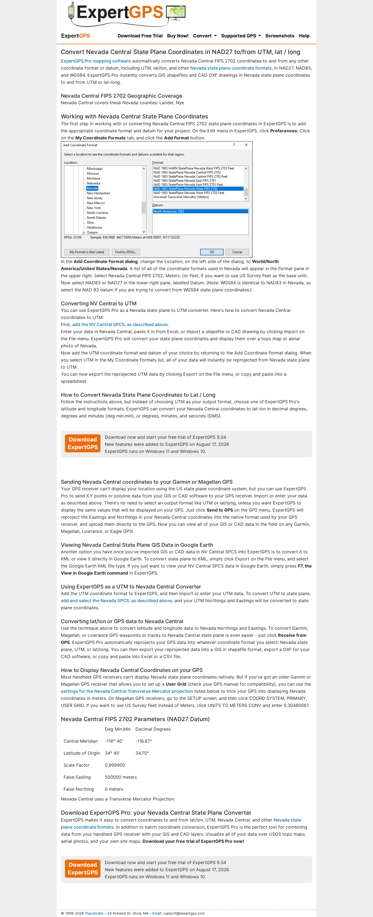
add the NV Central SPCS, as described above (120, 324)
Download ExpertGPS (83, 443)
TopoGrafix (94, 913)
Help (304, 35)
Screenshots (280, 35)
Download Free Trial (140, 35)
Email (156, 913)
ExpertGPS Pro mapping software (96, 61)
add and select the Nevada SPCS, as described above (116, 600)
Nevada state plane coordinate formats (231, 68)
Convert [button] (203, 35)
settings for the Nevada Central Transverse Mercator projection (127, 691)
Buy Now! (178, 35)
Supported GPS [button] (239, 35)
